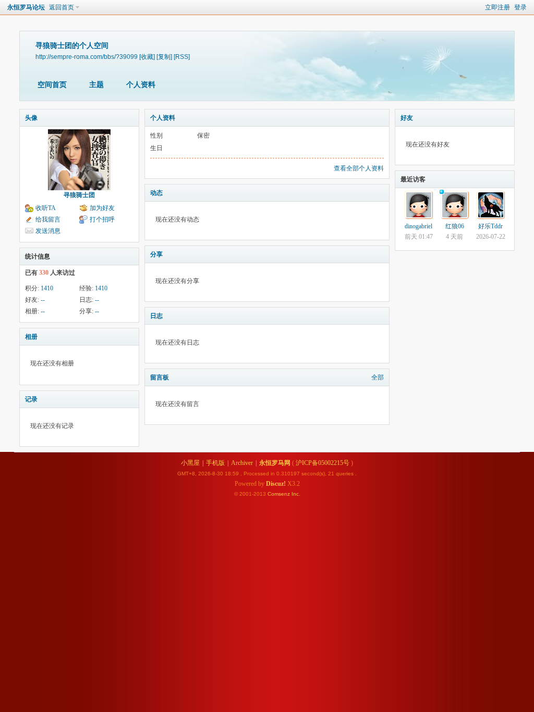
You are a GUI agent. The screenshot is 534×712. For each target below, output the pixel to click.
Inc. (296, 494)
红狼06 (454, 226)
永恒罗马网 (274, 463)
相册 (31, 336)
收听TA (45, 208)
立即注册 (497, 7)
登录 (520, 7)
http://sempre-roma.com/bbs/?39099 (86, 56)
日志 (156, 316)
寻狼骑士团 (79, 195)
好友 (406, 117)
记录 (31, 399)
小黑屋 (190, 463)
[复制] (164, 56)
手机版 (215, 463)
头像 (31, 117)
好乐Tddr (490, 226)
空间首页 (52, 85)
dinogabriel (418, 226)
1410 (47, 288)
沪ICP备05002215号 (322, 463)
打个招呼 (102, 219)
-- (43, 299)
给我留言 (47, 219)
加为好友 (102, 208)
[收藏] (147, 56)
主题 (96, 85)
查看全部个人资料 (359, 168)
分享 (156, 254)
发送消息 (47, 231)
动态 (156, 193)
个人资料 (140, 85)
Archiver (242, 463)
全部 (377, 377)
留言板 (159, 377)
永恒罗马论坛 (26, 7)
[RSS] (182, 56)
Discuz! (276, 483)
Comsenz (280, 494)
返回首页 (61, 7)
